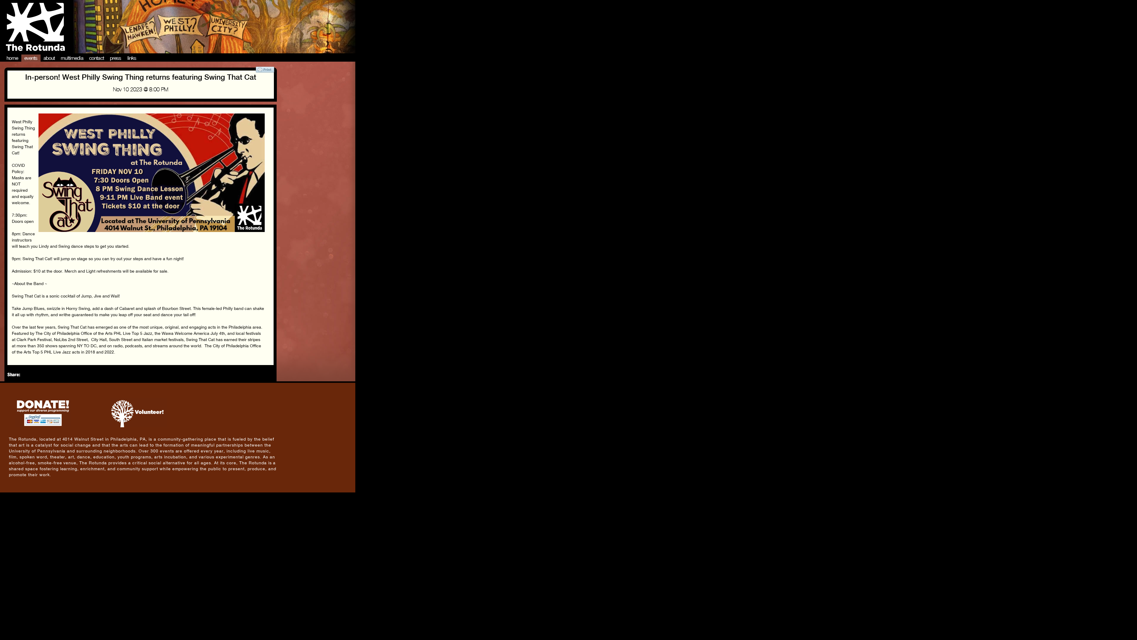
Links (131, 58)
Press (115, 58)
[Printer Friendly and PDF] (265, 70)
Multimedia (72, 58)
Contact (96, 58)
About (49, 58)
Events (31, 58)
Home (12, 58)
